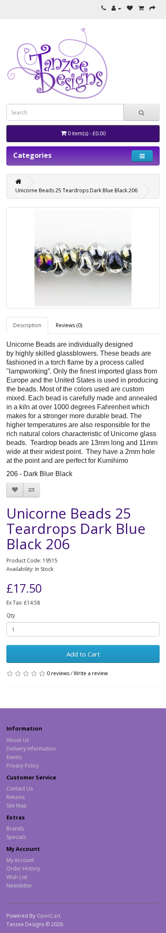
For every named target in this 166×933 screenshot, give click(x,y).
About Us (17, 740)
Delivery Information (31, 748)
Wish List (16, 877)
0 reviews (58, 673)
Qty (10, 615)
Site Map (16, 805)
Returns (15, 797)
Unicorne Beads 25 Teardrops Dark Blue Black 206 (76, 190)
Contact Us (19, 788)
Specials (16, 837)
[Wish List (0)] (130, 8)
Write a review (91, 673)
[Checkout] (152, 8)
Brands (15, 828)
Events (14, 757)
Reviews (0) (69, 325)
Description (27, 325)
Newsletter (19, 885)
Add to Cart (83, 654)
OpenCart (48, 915)
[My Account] (116, 8)
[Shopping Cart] (141, 8)
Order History (23, 868)
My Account (20, 860)
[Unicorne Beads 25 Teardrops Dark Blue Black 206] (83, 257)
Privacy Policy (22, 765)
